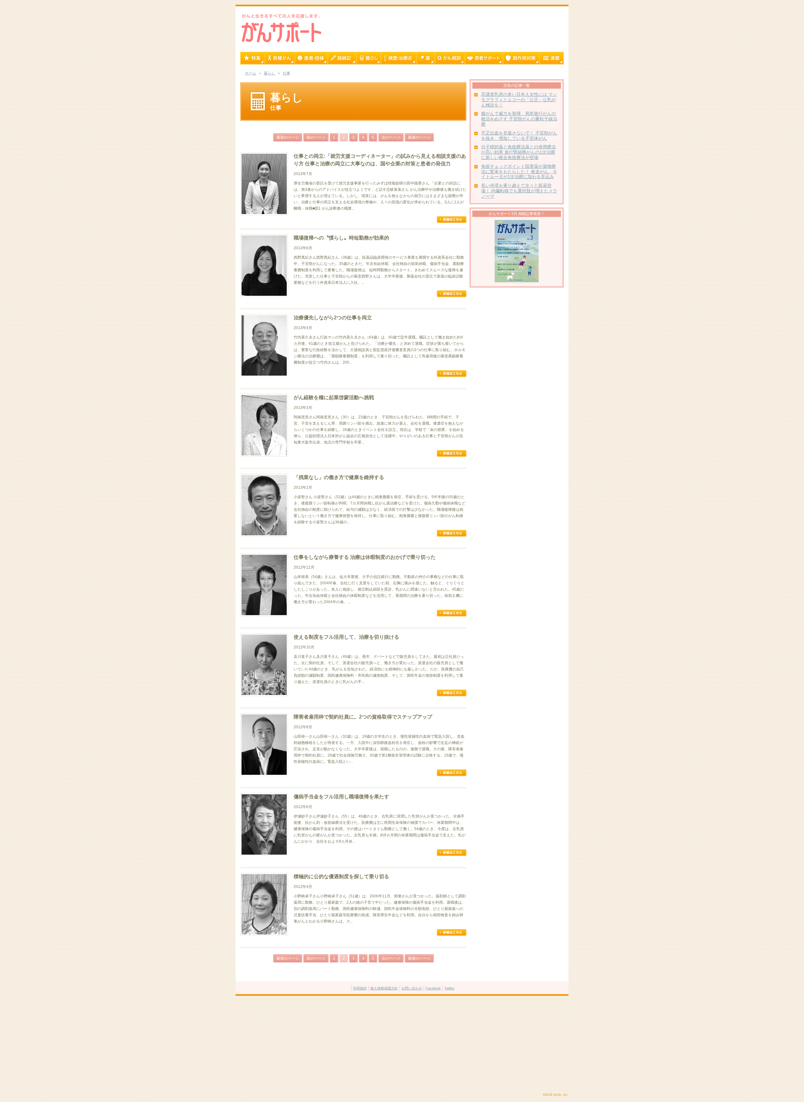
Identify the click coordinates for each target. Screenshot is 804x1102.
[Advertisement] (402, 1044)
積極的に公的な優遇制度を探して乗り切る (341, 876)
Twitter (449, 988)
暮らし (269, 73)
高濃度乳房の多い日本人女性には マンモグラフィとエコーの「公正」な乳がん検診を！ (519, 99)
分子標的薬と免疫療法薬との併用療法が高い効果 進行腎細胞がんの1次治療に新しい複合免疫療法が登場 (518, 152)
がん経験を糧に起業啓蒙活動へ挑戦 (334, 397)
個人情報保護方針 (384, 988)
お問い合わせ (411, 988)
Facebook (433, 988)
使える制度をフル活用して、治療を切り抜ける (346, 637)
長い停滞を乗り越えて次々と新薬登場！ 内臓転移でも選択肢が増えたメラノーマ (519, 191)
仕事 (286, 73)
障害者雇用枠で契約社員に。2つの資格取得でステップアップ (363, 716)
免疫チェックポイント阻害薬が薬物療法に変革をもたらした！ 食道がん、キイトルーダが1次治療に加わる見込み (519, 171)
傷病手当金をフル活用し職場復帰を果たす (341, 796)
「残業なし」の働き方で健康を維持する (339, 477)
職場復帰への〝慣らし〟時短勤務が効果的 (341, 237)
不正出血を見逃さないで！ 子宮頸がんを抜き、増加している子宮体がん (519, 136)
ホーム (250, 73)
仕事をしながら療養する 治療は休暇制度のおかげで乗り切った (365, 557)
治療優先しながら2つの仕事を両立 (333, 317)
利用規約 (360, 988)
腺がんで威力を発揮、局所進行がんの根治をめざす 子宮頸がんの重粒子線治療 (519, 119)
